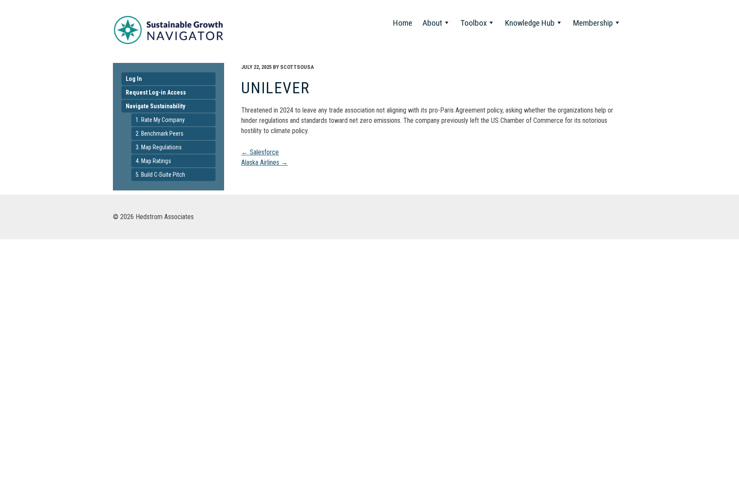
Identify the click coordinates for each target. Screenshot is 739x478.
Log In (134, 78)
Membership (593, 23)
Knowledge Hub (530, 23)
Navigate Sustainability (155, 106)
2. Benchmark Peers (159, 133)
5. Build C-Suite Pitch (160, 174)
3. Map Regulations (159, 147)
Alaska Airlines (264, 162)
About (432, 23)
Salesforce (260, 152)
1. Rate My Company (160, 119)
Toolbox (474, 23)
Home (402, 23)
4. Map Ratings (153, 160)
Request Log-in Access (156, 92)
